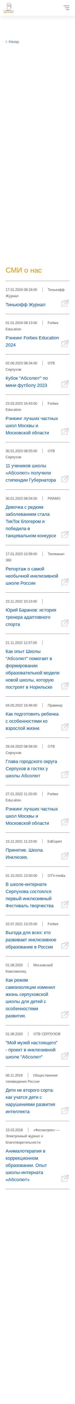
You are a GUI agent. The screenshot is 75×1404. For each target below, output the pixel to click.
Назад (14, 41)
